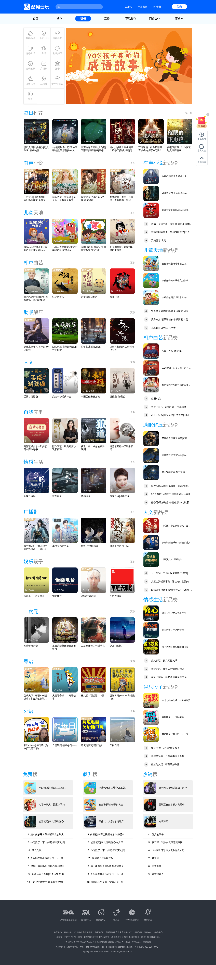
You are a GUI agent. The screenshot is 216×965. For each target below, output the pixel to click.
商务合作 (154, 18)
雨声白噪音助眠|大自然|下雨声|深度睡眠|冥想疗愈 (93, 149)
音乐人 (128, 6)
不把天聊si (115, 596)
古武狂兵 (163, 821)
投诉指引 (89, 932)
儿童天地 (44, 38)
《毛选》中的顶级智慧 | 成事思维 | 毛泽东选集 (176, 525)
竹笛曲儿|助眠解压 (91, 346)
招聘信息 (138, 932)
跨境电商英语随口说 (91, 745)
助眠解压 (57, 53)
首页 (35, 18)
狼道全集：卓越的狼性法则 (93, 448)
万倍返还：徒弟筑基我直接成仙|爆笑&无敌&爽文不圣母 (150, 149)
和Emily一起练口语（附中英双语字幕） (36, 747)
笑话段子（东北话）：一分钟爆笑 (176, 734)
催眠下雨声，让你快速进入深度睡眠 (179, 149)
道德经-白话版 (117, 396)
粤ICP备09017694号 (150, 937)
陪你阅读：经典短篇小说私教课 (64, 448)
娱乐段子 (30, 68)
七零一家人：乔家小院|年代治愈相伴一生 (53, 804)
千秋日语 (114, 745)
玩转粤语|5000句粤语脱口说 (122, 697)
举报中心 (158, 932)
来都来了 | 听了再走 (34, 596)
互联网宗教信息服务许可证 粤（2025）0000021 (119, 942)
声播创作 (142, 6)
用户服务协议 (125, 932)
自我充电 (30, 83)
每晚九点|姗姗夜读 (119, 496)
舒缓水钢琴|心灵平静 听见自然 (36, 348)
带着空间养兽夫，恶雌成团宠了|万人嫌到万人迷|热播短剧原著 (167, 232)
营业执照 (147, 942)
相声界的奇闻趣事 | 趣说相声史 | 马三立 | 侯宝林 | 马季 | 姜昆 (176, 384)
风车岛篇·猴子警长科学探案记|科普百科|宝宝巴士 (167, 320)
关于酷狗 (58, 932)
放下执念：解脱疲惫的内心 (175, 647)
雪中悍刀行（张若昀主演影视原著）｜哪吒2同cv (36, 548)
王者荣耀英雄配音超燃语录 (64, 647)
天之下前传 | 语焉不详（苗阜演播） (167, 406)
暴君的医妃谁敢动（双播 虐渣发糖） (93, 199)
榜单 (59, 18)
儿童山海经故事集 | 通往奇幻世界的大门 (167, 582)
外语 (30, 99)
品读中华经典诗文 (61, 396)
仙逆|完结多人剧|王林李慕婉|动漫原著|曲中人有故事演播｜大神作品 (64, 149)
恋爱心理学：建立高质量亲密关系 (166, 677)
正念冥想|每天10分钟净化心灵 (122, 348)
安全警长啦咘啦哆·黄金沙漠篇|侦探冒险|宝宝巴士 (167, 311)
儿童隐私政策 (111, 932)
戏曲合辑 (114, 296)
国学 (57, 68)
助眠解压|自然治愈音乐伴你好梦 (64, 348)
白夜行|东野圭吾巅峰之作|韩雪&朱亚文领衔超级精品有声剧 (176, 176)
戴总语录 (57, 496)
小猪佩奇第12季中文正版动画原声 (176, 280)
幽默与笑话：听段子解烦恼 (162, 764)
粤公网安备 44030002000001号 (79, 942)
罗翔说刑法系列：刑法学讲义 (176, 542)
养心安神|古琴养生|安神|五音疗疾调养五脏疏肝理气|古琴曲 (176, 472)
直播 (107, 18)
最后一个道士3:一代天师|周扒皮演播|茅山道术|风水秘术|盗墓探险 (167, 224)
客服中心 (148, 932)
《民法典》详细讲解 (172, 559)
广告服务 (78, 932)
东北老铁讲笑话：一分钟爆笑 (176, 700)
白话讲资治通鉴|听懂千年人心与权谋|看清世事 (166, 590)
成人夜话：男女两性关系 (161, 660)
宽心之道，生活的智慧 (173, 630)
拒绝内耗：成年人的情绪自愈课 (164, 668)
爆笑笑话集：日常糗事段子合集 (164, 756)
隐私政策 (99, 932)
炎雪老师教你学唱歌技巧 (121, 448)
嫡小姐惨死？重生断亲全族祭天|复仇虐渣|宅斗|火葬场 (121, 149)
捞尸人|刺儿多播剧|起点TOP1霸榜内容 (36, 149)
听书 (83, 18)
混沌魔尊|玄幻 (155, 240)
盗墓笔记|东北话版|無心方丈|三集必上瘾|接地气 (176, 193)
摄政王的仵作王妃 (119, 546)
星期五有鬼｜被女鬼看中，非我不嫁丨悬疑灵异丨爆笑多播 (173, 804)
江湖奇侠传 (58, 296)
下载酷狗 (130, 18)
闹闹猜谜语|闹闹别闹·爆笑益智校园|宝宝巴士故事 (93, 249)
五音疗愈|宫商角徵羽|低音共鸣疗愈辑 (175, 438)
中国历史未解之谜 (90, 396)
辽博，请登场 (31, 396)
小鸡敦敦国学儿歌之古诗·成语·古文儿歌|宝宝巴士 (175, 297)
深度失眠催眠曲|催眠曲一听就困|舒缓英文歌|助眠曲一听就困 (166, 486)
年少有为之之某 (60, 546)
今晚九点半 (29, 496)
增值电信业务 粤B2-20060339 (125, 937)
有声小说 (30, 38)
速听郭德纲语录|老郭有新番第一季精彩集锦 (36, 298)
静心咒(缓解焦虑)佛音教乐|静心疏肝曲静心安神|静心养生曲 (167, 503)
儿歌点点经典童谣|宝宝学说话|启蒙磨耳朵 (64, 248)
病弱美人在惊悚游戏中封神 (173, 787)
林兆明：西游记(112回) (93, 695)
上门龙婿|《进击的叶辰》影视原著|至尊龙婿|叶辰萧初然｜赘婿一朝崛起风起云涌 (36, 199)
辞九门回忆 (116, 645)
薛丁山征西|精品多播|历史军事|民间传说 (167, 415)
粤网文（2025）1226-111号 (69, 937)
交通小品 (153, 398)
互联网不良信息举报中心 (67, 947)
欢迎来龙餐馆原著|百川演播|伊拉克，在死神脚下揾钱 (175, 210)
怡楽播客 (57, 596)
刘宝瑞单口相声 (89, 296)
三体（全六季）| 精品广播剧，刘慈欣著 (112, 821)
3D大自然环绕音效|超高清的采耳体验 (167, 494)
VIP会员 (157, 6)
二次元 (43, 83)
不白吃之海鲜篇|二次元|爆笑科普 (52, 787)
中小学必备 (57, 83)
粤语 (44, 53)
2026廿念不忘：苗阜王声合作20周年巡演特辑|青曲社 (176, 368)
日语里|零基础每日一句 (64, 745)
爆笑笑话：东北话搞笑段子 (162, 748)
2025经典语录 (88, 596)
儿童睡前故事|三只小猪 (160, 327)
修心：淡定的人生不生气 (174, 613)
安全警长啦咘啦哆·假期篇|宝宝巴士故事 (175, 263)
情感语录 (85, 496)
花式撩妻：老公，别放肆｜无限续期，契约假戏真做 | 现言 (121, 199)
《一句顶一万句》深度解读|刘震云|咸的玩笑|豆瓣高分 (166, 573)
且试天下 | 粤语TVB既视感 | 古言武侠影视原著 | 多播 (35, 697)
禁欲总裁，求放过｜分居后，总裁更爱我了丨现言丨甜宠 (64, 199)
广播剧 (43, 68)
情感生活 (30, 53)
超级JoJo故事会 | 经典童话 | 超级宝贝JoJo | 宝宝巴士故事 (35, 249)
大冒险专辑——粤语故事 (64, 697)
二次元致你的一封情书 (93, 645)
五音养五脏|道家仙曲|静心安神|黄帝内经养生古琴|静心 (175, 455)
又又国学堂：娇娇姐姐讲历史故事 (121, 248)
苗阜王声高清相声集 (172, 351)
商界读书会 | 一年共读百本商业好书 (35, 448)
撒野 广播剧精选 (89, 546)
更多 (132, 163)
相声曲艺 (57, 38)
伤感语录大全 (31, 645)
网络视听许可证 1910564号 (96, 937)
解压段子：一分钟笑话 (173, 717)
